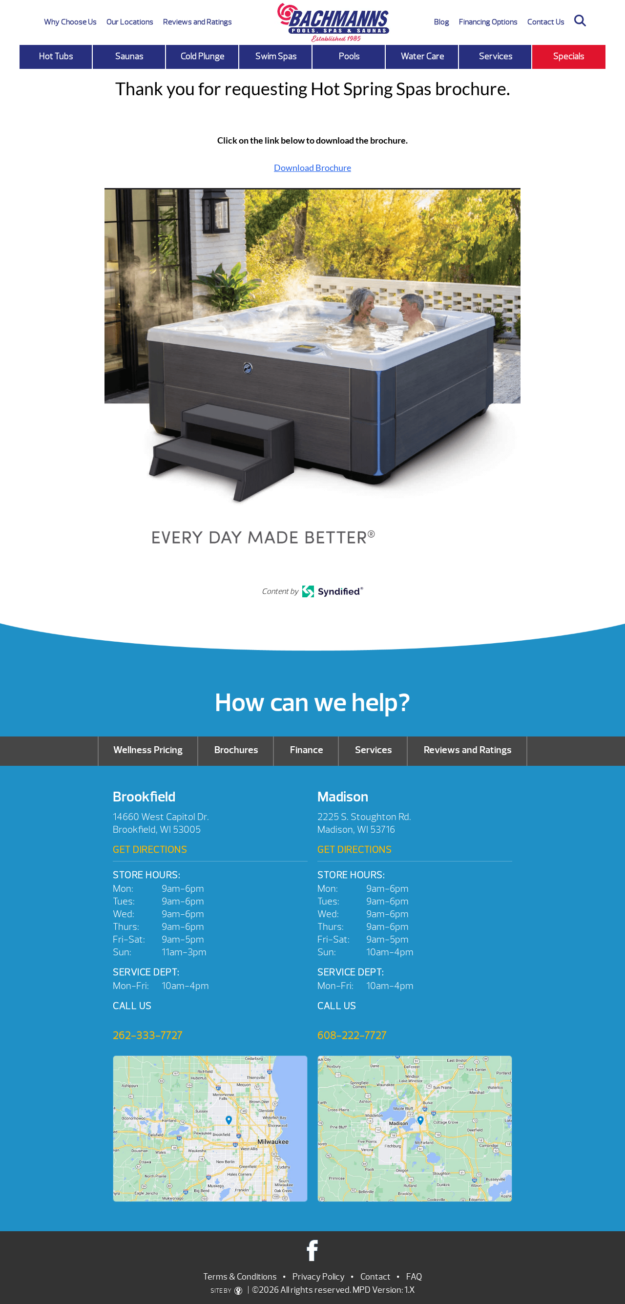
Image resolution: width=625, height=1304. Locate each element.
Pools (349, 56)
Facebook (313, 1250)
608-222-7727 (352, 1035)
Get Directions (150, 849)
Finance (306, 750)
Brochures (236, 750)
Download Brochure (312, 167)
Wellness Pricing (148, 750)
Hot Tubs (56, 56)
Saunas (129, 56)
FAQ (414, 1277)
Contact (375, 1277)
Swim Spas (276, 56)
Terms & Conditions (240, 1277)
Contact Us (545, 22)
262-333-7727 (148, 1035)
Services (496, 56)
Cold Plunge (203, 56)
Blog (441, 22)
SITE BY (221, 1291)
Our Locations (129, 22)
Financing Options (488, 22)
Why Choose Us (70, 22)
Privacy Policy (318, 1277)
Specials (568, 56)
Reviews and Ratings (197, 22)
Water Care (422, 56)
